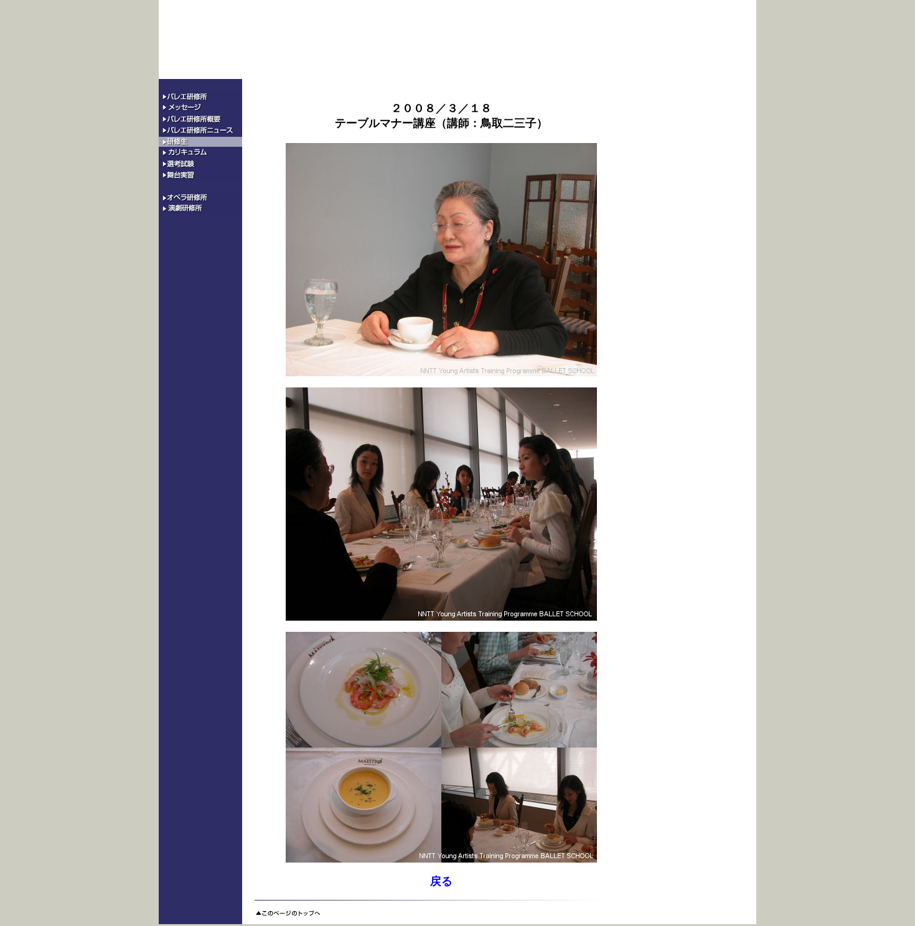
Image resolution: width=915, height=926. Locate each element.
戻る (441, 881)
